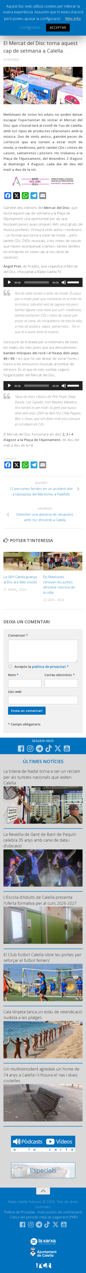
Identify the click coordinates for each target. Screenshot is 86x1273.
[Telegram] (39, 748)
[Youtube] (67, 748)
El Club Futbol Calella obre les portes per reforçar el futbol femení (42, 957)
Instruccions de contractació (60, 1212)
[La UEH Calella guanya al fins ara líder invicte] (23, 561)
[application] (43, 282)
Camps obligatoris (24, 724)
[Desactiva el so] (63, 282)
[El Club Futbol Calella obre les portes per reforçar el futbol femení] (43, 982)
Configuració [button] (30, 27)
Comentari (18, 635)
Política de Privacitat (19, 1212)
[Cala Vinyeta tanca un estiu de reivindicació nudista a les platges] (43, 1039)
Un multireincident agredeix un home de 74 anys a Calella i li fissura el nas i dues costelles (41, 1074)
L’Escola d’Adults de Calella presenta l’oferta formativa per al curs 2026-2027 (40, 900)
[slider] (73, 282)
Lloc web (15, 691)
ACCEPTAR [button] (58, 27)
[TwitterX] (57, 748)
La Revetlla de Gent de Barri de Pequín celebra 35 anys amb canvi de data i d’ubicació (39, 840)
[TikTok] (48, 748)
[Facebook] (21, 748)
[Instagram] (30, 748)
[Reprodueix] (9, 282)
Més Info (73, 18)
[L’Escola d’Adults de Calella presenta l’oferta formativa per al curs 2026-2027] (43, 925)
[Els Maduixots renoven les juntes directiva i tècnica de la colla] (63, 561)
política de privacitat (49, 666)
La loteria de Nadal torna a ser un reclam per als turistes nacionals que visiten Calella (41, 776)
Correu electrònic (59, 675)
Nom (13, 675)
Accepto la (41, 666)
